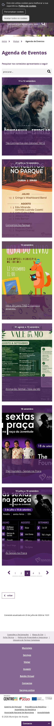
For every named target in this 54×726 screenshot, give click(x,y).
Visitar (16, 41)
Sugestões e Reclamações (18, 634)
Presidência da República (35, 707)
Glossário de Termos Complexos (26, 640)
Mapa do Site (37, 634)
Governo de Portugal (12, 707)
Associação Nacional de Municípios (19, 712)
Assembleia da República (25, 709)
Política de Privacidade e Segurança (33, 637)
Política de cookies (27, 6)
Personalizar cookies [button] (14, 11)
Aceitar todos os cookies (15, 18)
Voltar (10, 595)
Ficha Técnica (8, 637)
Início (4, 41)
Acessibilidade (43, 712)
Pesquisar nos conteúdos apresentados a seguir (25, 63)
